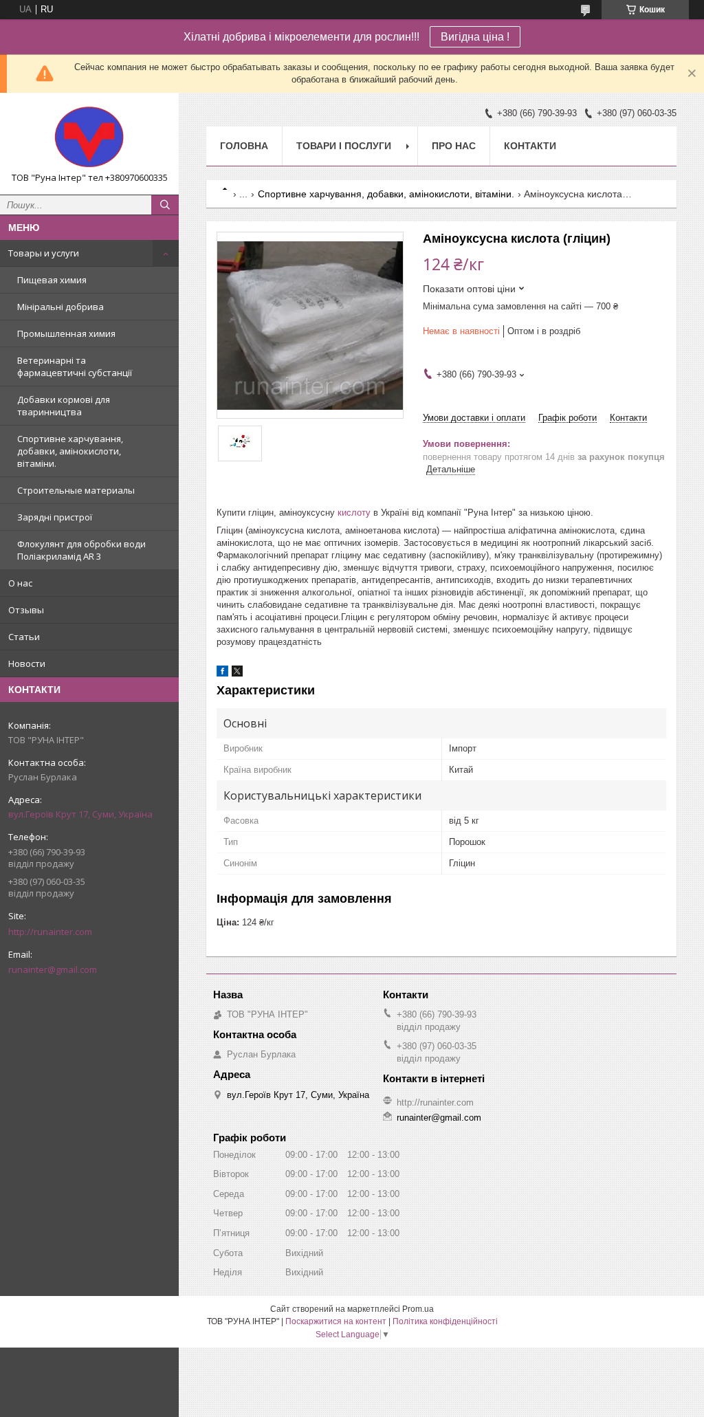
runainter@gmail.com (52, 969)
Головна (244, 145)
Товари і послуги (343, 145)
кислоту (354, 512)
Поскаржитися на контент (335, 1321)
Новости (26, 663)
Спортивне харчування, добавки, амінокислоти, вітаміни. (70, 451)
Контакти (530, 145)
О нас (20, 583)
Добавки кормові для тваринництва (63, 405)
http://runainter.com (50, 931)
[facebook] (222, 673)
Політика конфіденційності (445, 1321)
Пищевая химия (52, 280)
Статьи (24, 636)
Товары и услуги (43, 253)
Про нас (454, 145)
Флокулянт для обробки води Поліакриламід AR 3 (81, 550)
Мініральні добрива (60, 306)
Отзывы (26, 610)
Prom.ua (418, 1309)
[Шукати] (165, 205)
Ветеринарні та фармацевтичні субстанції (74, 366)
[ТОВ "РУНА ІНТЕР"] (89, 137)
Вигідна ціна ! (475, 37)
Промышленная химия (66, 333)
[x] (237, 673)
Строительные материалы (76, 490)
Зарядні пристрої (54, 517)
